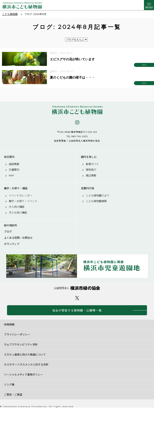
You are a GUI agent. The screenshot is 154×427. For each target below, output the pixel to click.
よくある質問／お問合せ (18, 238)
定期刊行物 (87, 188)
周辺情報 (91, 175)
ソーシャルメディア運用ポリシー (23, 374)
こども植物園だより (97, 195)
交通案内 (14, 169)
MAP (11, 175)
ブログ (8, 231)
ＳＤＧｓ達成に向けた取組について (25, 354)
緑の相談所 (10, 225)
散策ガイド (92, 164)
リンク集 (9, 384)
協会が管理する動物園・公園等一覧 (77, 310)
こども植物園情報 (96, 201)
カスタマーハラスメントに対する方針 (26, 364)
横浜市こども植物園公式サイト (22, 6)
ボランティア (11, 244)
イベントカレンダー (20, 195)
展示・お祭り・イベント (23, 201)
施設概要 (14, 164)
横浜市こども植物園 (77, 110)
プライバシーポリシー (17, 334)
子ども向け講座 (18, 212)
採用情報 (9, 324)
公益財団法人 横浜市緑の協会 (77, 288)
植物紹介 (91, 169)
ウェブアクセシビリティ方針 (20, 344)
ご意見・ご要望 (13, 394)
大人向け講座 (16, 206)
